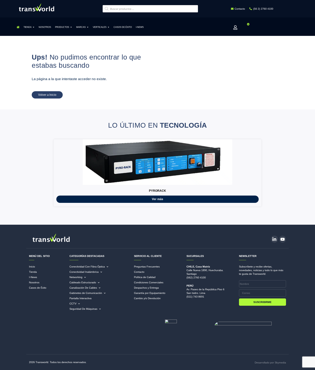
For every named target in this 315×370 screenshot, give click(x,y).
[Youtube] (282, 239)
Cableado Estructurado (82, 282)
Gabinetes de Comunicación (85, 293)
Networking (75, 277)
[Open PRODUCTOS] (71, 27)
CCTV (72, 303)
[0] (244, 28)
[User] (235, 27)
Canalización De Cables (83, 287)
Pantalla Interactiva (80, 298)
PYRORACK (157, 190)
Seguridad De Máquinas (83, 308)
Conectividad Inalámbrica (84, 271)
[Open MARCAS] (88, 27)
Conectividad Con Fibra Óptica (87, 266)
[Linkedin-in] (274, 239)
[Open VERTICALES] (108, 27)
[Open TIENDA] (33, 27)
